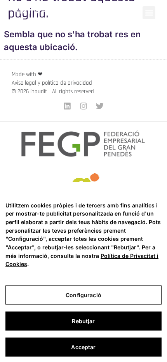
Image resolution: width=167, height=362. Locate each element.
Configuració (83, 295)
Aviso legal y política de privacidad (52, 83)
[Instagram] (83, 106)
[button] (149, 12)
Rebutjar (83, 321)
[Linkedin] (67, 106)
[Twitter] (100, 106)
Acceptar (83, 347)
